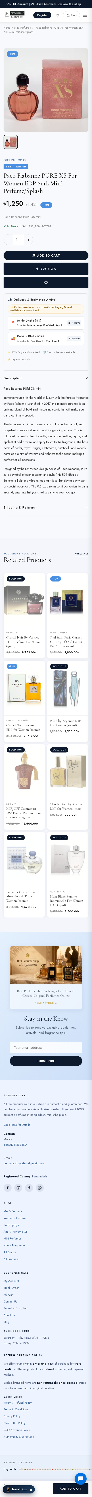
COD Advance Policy (17, 1419)
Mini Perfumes (22, 28)
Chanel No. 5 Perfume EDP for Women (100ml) (23, 727)
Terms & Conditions (16, 1399)
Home (7, 28)
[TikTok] (29, 1177)
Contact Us (10, 1291)
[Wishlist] (57, 15)
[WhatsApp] (40, 1177)
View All (81, 553)
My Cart (8, 1284)
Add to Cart (48, 255)
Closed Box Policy (14, 1413)
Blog (6, 1311)
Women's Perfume (15, 1207)
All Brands (10, 1242)
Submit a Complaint (16, 1298)
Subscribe (46, 1050)
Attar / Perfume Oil (15, 1221)
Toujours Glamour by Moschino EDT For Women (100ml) (20, 896)
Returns (35, 1480)
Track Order (11, 1277)
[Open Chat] (81, 1479)
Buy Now (49, 269)
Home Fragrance (14, 1235)
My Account (11, 1270)
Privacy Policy (12, 1406)
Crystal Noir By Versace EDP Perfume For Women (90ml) (24, 641)
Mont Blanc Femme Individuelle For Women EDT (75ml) (66, 900)
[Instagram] (18, 1177)
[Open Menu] (85, 15)
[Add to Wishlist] (46, 282)
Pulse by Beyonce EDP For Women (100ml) (65, 723)
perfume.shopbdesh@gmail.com (24, 1153)
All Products (11, 1248)
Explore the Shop (69, 4)
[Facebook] (8, 1177)
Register (42, 15)
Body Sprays (11, 1214)
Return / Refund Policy (18, 1392)
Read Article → (46, 965)
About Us (9, 1305)
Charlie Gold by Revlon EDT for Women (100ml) (67, 806)
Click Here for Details (17, 1114)
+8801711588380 (15, 1134)
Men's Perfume (13, 1200)
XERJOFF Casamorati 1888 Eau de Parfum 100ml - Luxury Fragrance (24, 813)
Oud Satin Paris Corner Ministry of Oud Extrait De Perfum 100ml (66, 641)
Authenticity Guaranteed (19, 1426)
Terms (24, 1480)
